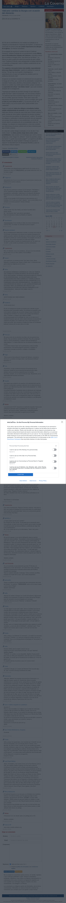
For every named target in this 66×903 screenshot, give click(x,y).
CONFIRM (20, 474)
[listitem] (33, 446)
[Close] (62, 422)
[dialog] (33, 451)
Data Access (33, 480)
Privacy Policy (42, 480)
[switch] (54, 449)
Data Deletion (23, 480)
